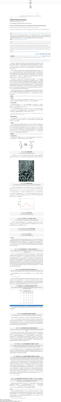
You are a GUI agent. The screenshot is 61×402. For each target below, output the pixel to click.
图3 (32, 187)
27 (38, 80)
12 (10, 71)
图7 (36, 240)
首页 (30, 1)
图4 (34, 187)
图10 (11, 319)
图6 (16, 223)
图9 (11, 307)
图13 (34, 366)
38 (41, 317)
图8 (38, 264)
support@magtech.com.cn (16, 401)
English (30, 3)
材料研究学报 (30, 0)
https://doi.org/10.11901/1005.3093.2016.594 (15, 58)
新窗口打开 (26, 305)
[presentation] (15, 276)
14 (11, 71)
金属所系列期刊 (30, 2)
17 (22, 75)
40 (25, 335)
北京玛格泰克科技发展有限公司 (5, 401)
